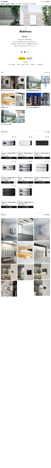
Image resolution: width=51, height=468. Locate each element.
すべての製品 (47, 131)
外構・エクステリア (25, 64)
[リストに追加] (15, 137)
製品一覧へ (29, 58)
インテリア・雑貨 (11, 64)
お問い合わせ (22, 58)
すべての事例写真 (46, 214)
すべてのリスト (47, 72)
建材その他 (40, 64)
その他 (18, 64)
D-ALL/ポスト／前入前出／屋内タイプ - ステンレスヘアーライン (9, 178)
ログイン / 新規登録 (46, 1)
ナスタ (2, 151)
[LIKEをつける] (13, 137)
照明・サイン (33, 64)
